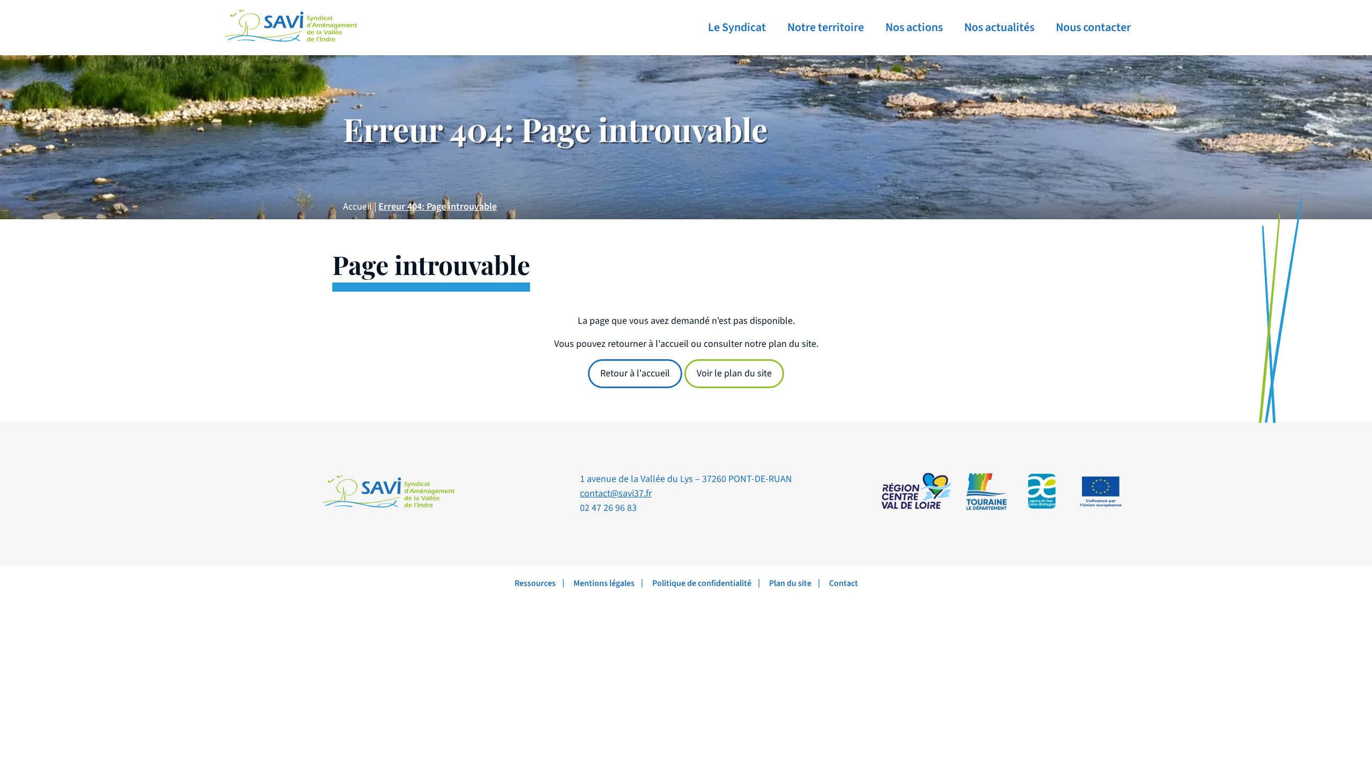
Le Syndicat (737, 27)
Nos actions (914, 27)
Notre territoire (825, 27)
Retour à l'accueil (635, 373)
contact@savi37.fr (616, 493)
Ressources (535, 583)
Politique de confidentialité (701, 583)
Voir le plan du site (734, 373)
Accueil (357, 206)
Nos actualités (999, 27)
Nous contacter (1093, 27)
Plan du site (790, 583)
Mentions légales (604, 583)
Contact (843, 583)
